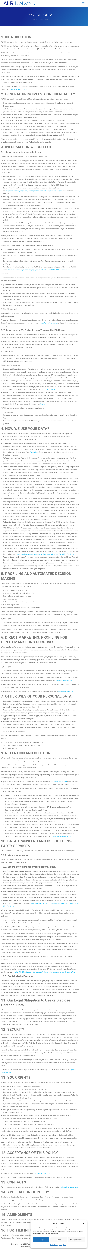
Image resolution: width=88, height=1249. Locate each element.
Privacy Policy (62, 1245)
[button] (84, 1223)
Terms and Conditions (42, 1173)
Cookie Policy (54, 1245)
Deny (59, 1240)
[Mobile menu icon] (83, 3)
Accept (41, 1240)
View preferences (76, 1240)
